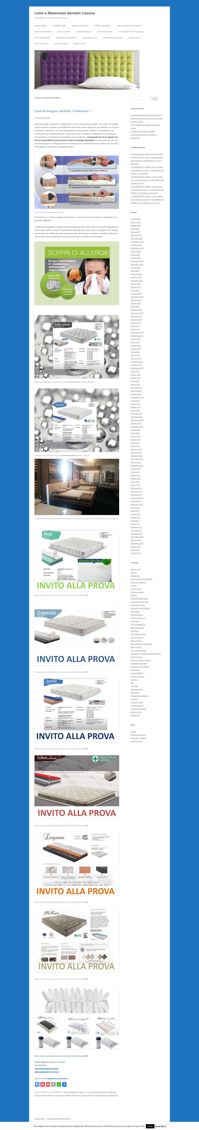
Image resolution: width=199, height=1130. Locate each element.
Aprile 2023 (135, 271)
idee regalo (135, 611)
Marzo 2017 (135, 329)
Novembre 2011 (137, 498)
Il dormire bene (59, 26)
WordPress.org (137, 741)
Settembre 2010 (137, 543)
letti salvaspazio (105, 32)
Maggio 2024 (136, 258)
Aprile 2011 (135, 520)
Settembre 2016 (137, 336)
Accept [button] (150, 1126)
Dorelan (134, 595)
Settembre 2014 (137, 397)
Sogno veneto (136, 712)
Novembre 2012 (137, 459)
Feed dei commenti (138, 738)
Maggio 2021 (136, 287)
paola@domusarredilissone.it (106, 1095)
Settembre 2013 (137, 426)
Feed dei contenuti (138, 735)
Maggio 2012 (136, 478)
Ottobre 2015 (136, 365)
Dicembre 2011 (137, 494)
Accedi (133, 731)
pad (132, 683)
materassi (51, 1095)
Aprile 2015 (135, 381)
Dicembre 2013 (137, 417)
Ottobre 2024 (136, 245)
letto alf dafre (136, 640)
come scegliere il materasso (128, 26)
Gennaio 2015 (136, 391)
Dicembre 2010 (137, 533)
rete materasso (137, 689)
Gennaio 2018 (136, 319)
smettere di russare (138, 709)
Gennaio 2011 (136, 530)
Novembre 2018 (137, 313)
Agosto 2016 (136, 339)
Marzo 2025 (135, 232)
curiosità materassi (43, 32)
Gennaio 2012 (136, 491)
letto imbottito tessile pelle (131, 32)
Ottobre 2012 (136, 462)
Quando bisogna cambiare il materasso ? (63, 111)
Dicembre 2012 (137, 456)
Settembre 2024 (137, 248)
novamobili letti (137, 673)
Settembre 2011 (137, 504)
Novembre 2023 (137, 261)
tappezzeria (135, 715)
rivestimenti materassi (140, 696)
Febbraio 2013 (136, 449)
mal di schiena (64, 32)
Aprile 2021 (135, 290)
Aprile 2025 (135, 228)
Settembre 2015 (137, 368)
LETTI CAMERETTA (138, 624)
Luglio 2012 (135, 472)
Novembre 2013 (137, 420)
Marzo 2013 (135, 446)
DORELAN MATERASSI (80, 26)
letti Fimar (135, 631)
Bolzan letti (135, 576)
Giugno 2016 (136, 345)
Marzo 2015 (135, 384)
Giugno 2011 (136, 514)
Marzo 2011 (135, 524)
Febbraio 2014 (136, 413)
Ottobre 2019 (136, 300)
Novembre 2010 (137, 537)
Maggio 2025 (136, 225)
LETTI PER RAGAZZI (138, 634)
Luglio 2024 (135, 254)
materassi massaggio (139, 663)
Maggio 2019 (136, 303)
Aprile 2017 (135, 326)
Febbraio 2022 (136, 274)
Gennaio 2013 (136, 452)
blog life (134, 572)
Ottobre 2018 (136, 316)
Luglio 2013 (135, 433)
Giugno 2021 (136, 284)
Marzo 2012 (135, 485)
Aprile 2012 (135, 482)
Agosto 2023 (136, 267)
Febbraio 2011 (136, 527)
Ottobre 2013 (136, 423)
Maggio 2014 (136, 407)
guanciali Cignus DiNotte (140, 608)
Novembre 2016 (137, 332)
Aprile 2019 (135, 306)
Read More (160, 1126)
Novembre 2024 (137, 241)
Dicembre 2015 (137, 361)
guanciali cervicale (138, 605)
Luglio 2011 (135, 511)
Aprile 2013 (135, 443)
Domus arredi (41, 26)
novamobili (135, 670)
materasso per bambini (66, 38)
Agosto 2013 (136, 430)
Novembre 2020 (137, 297)
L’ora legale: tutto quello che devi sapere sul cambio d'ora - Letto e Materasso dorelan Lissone (147, 157)
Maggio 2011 (136, 517)
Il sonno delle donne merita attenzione (146, 115)
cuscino (134, 585)
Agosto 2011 (136, 507)
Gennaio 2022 (136, 277)
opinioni (134, 679)
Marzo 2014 (135, 410)
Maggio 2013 (136, 439)
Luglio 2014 (135, 400)
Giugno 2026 (136, 219)
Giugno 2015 (136, 374)
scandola (134, 699)
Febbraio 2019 (136, 310)
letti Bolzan (135, 621)
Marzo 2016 (135, 355)
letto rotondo (61, 44)
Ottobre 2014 (136, 394)
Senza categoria (70, 1092)
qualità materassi (72, 1095)
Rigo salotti (135, 692)
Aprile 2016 (135, 352)
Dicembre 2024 (137, 238)
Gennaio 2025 (136, 235)
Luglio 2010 (135, 550)
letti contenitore (42, 38)
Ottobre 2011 (136, 501)
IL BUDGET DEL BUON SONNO (143, 131)
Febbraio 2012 (136, 488)
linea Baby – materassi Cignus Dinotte (146, 653)
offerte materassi (102, 26)
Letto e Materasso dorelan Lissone (65, 13)
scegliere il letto (89, 38)
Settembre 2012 (137, 465)
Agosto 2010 (136, 546)
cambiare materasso (98, 1092)
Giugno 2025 (136, 222)
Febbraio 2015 (136, 387)
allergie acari (136, 569)
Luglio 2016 (135, 342)
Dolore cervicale (84, 32)
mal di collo (111, 1092)
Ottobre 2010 (136, 540)
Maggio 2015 (136, 378)
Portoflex (134, 686)
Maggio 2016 (136, 349)
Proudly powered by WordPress (59, 1118)
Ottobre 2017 (136, 323)
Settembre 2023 (137, 264)
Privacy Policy (80, 44)
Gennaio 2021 (136, 293)
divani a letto (134, 38)
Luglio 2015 (135, 371)
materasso (59, 1095)
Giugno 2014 (136, 404)
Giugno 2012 (136, 475)
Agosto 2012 (136, 469)
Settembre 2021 (137, 280)
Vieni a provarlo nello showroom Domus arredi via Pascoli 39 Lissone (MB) (61, 1056)
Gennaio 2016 (136, 358)
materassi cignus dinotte (140, 660)
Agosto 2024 (136, 251)
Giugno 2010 (136, 553)
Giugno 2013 (136, 436)
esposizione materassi (113, 38)
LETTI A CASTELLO (41, 44)
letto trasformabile (138, 650)
